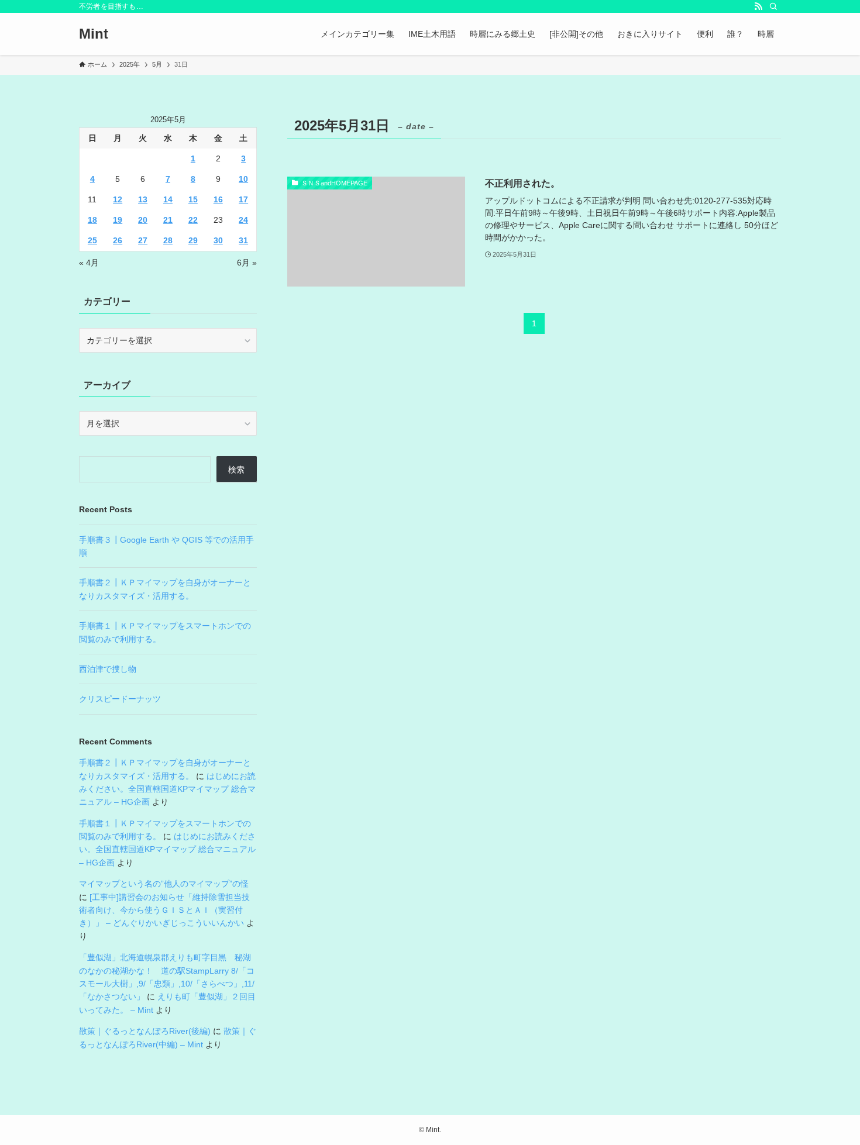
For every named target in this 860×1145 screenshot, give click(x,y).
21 (168, 220)
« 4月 (89, 262)
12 (117, 199)
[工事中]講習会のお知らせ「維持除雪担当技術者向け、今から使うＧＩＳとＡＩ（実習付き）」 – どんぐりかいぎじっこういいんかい (164, 910)
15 (193, 199)
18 (92, 220)
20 (142, 220)
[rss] (758, 6)
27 (142, 240)
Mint (93, 34)
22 (193, 220)
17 (243, 199)
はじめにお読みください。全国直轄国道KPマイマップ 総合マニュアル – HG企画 (167, 789)
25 (92, 240)
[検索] (773, 6)
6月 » (247, 262)
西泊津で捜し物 (107, 669)
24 (243, 220)
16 (218, 199)
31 (243, 240)
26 (117, 240)
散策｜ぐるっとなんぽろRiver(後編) (145, 1031)
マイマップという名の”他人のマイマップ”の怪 (164, 883)
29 (193, 240)
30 (218, 240)
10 (243, 179)
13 (142, 199)
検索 (236, 469)
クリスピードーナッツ (120, 698)
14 (168, 199)
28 (168, 240)
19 (117, 220)
